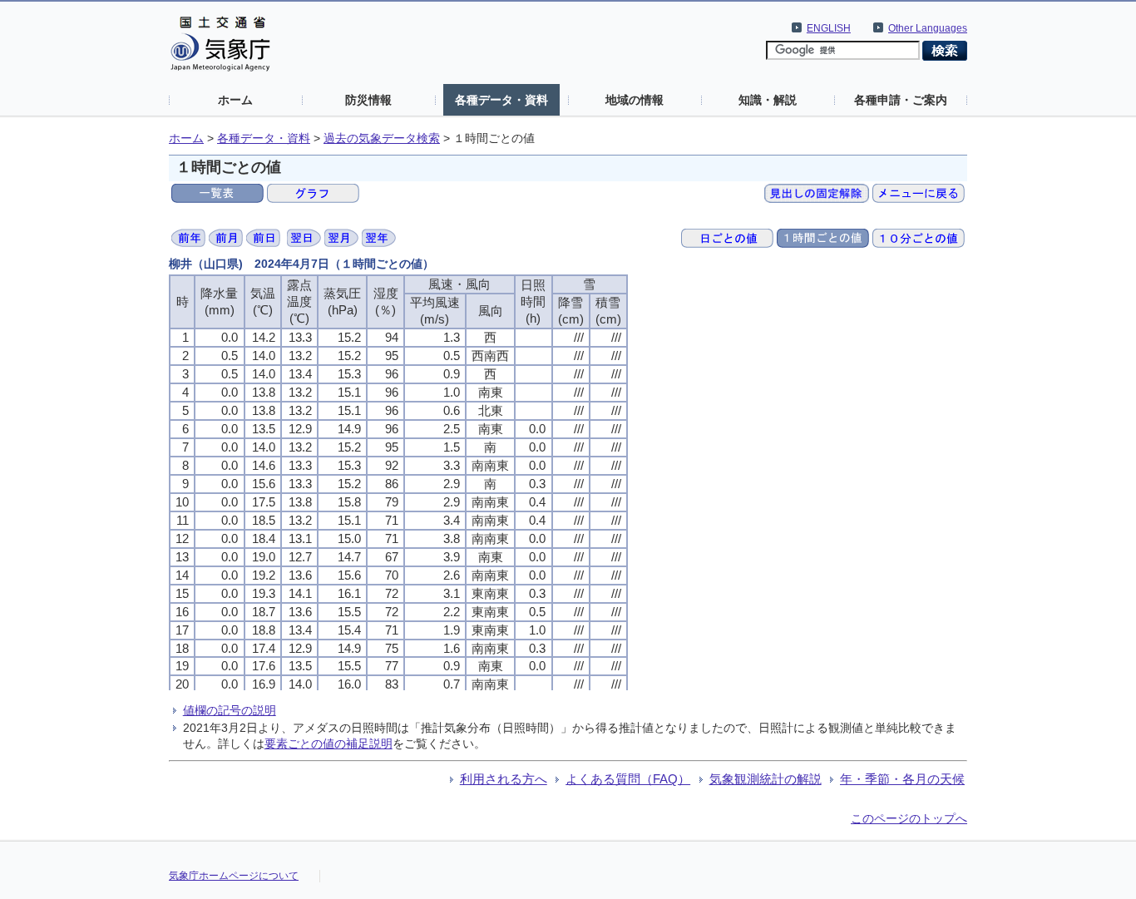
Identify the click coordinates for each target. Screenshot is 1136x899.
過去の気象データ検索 (382, 138)
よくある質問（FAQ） (628, 779)
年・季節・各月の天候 (902, 779)
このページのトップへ (909, 818)
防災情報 (368, 99)
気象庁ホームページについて (234, 876)
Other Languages (927, 28)
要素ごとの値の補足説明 (328, 743)
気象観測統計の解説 (765, 779)
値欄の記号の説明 (229, 710)
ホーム (235, 99)
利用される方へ (503, 779)
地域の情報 (634, 99)
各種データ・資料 (501, 99)
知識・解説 (767, 99)
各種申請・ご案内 (900, 99)
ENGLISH (829, 28)
